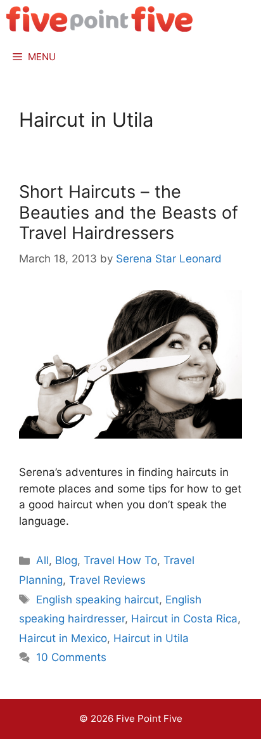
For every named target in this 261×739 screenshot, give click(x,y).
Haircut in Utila (151, 638)
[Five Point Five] (99, 19)
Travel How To (120, 560)
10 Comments (71, 657)
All (42, 560)
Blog (66, 560)
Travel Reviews (107, 580)
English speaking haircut (97, 599)
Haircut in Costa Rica (184, 618)
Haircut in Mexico (63, 638)
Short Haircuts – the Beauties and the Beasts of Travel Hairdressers (128, 212)
